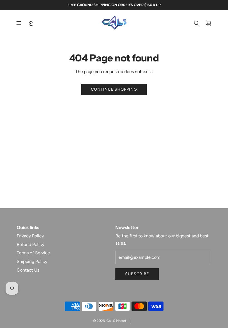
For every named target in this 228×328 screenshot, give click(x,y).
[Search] (196, 23)
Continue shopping (114, 89)
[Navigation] (19, 23)
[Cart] (208, 23)
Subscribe (137, 274)
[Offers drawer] (31, 23)
